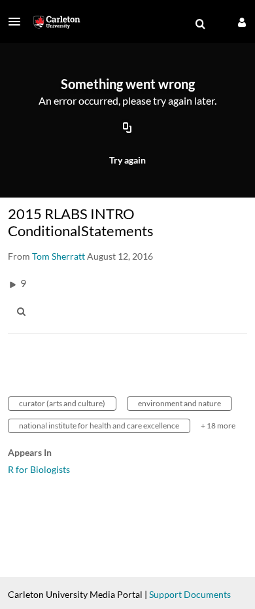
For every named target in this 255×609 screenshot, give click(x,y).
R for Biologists (39, 469)
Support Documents (190, 594)
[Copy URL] (127, 128)
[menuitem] (200, 24)
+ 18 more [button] (218, 425)
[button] (18, 21)
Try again (127, 159)
